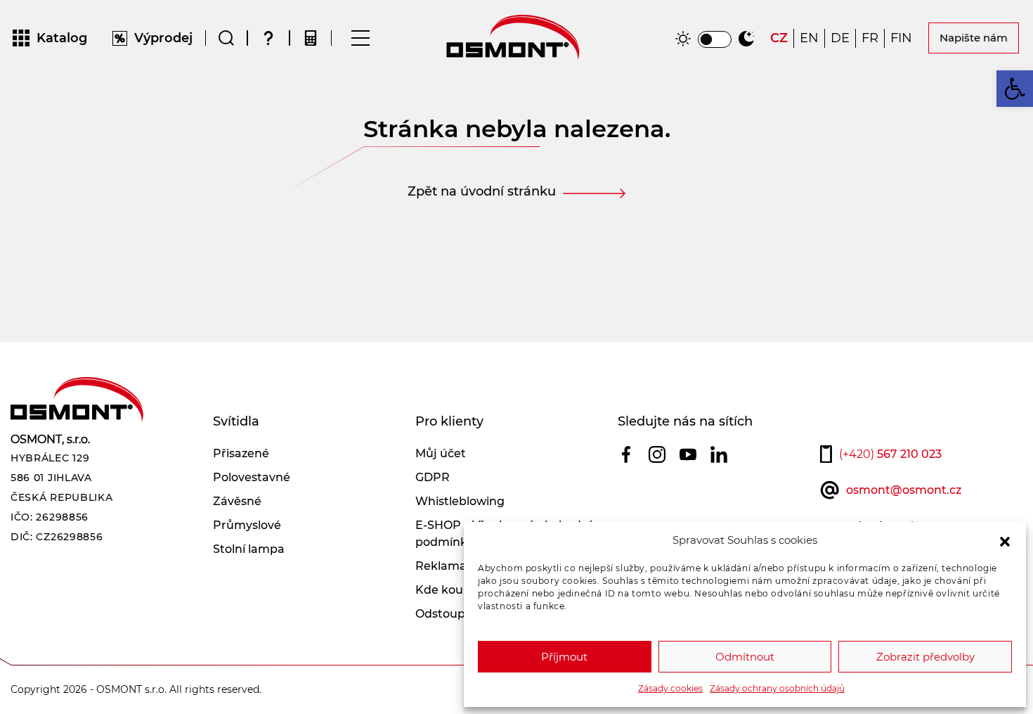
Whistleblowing (460, 501)
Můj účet (440, 453)
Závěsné (237, 501)
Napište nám (974, 37)
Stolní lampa (249, 549)
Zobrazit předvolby (925, 656)
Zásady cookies (670, 688)
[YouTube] (688, 454)
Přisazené (241, 453)
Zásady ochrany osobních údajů (777, 688)
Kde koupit (447, 590)
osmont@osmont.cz (903, 490)
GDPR (432, 477)
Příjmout (564, 656)
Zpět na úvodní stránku (482, 191)
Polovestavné (251, 477)
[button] (1005, 540)
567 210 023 (890, 454)
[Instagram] (657, 454)
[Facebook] (626, 454)
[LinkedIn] (718, 454)
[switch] (715, 39)
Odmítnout (744, 656)
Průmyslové (247, 525)
